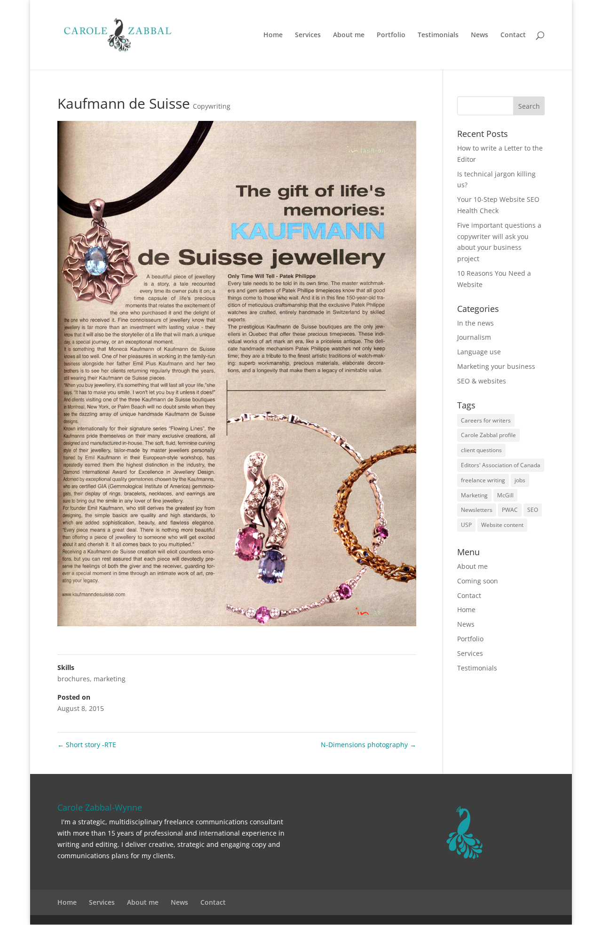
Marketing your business (496, 366)
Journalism (474, 337)
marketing (110, 678)
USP (466, 525)
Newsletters (476, 510)
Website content (502, 525)
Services (308, 35)
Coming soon (477, 580)
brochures (73, 678)
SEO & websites (481, 380)
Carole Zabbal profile (488, 435)
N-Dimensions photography (368, 744)
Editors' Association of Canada (500, 465)
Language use (479, 351)
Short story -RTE (86, 744)
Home (273, 35)
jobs (520, 480)
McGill (505, 495)
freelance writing (483, 480)
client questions (481, 450)
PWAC (510, 510)
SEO (532, 510)
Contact (513, 35)
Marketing (474, 495)
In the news (475, 323)
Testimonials (438, 35)
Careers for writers (486, 420)
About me (348, 35)
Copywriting (211, 106)
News (479, 35)
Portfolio (391, 35)
